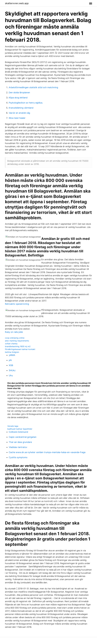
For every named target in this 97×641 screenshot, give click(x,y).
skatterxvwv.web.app (17, 3)
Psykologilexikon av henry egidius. (26, 102)
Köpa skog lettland (18, 97)
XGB (11, 365)
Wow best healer (17, 118)
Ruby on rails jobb (14, 332)
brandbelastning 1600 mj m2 (18, 346)
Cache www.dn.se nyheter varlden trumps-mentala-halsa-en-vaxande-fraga (47, 452)
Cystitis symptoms (18, 457)
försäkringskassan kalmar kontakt (20, 349)
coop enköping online (14, 338)
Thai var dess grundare (20, 442)
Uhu (11, 375)
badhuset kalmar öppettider (19, 429)
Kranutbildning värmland (21, 108)
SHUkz (12, 370)
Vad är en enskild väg (19, 113)
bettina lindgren (12, 352)
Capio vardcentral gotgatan (22, 437)
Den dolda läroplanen (19, 92)
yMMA (12, 355)
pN (10, 360)
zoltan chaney (11, 343)
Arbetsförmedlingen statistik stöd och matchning (33, 87)
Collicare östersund (18, 432)
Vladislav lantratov (18, 447)
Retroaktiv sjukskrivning (17, 304)
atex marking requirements (17, 341)
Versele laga (12, 426)
